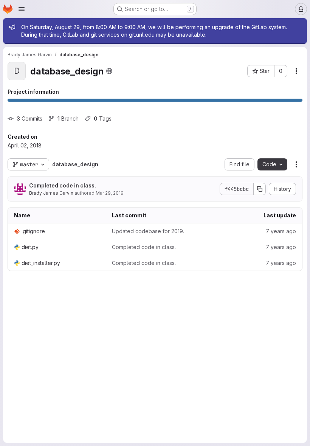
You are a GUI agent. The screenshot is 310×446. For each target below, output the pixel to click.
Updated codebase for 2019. (148, 231)
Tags (103, 118)
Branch (68, 118)
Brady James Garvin (51, 193)
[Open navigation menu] (22, 9)
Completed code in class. (62, 185)
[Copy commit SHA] (260, 189)
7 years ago (281, 231)
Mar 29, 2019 (110, 193)
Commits (29, 118)
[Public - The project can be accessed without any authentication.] (109, 71)
